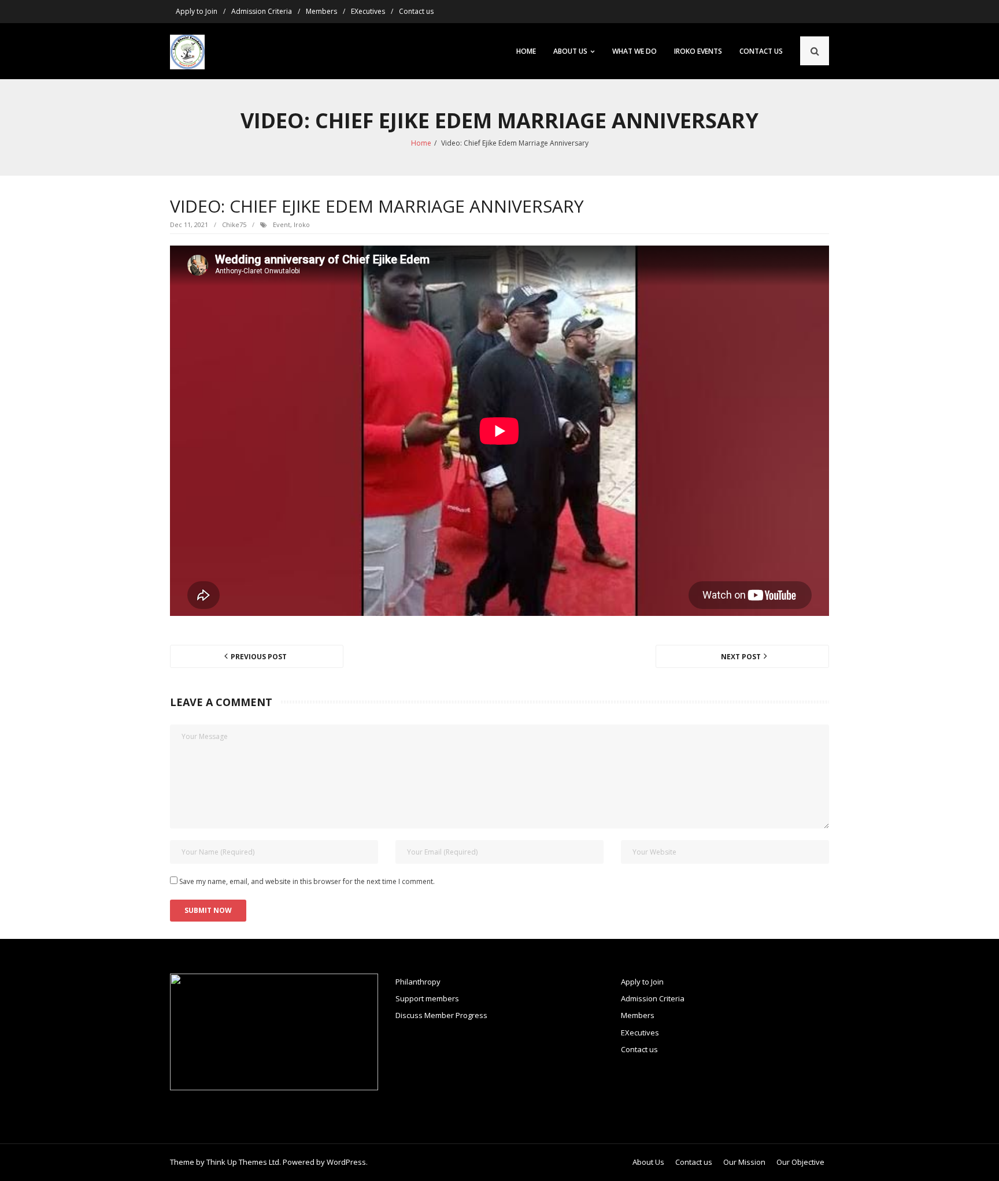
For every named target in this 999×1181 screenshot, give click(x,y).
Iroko (302, 224)
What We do (634, 51)
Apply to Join (196, 11)
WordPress (346, 1162)
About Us (570, 51)
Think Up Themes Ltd (242, 1162)
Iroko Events (698, 51)
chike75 (234, 224)
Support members (427, 998)
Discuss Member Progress (441, 1015)
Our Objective (800, 1162)
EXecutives (368, 11)
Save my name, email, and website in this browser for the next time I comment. (307, 881)
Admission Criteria (261, 11)
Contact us (416, 11)
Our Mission (744, 1162)
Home (526, 51)
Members (321, 11)
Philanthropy (418, 981)
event (281, 224)
